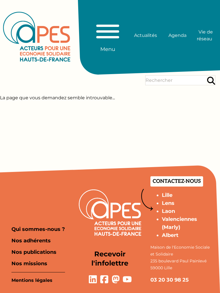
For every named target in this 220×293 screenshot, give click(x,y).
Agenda (177, 35)
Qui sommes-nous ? (38, 229)
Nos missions (29, 263)
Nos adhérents (31, 240)
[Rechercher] (211, 80)
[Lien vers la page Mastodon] (115, 279)
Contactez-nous (177, 181)
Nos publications (33, 252)
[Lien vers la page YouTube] (127, 279)
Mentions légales (31, 280)
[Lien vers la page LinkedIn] (92, 279)
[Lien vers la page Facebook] (104, 279)
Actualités (145, 35)
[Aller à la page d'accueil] (36, 36)
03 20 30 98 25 (169, 280)
